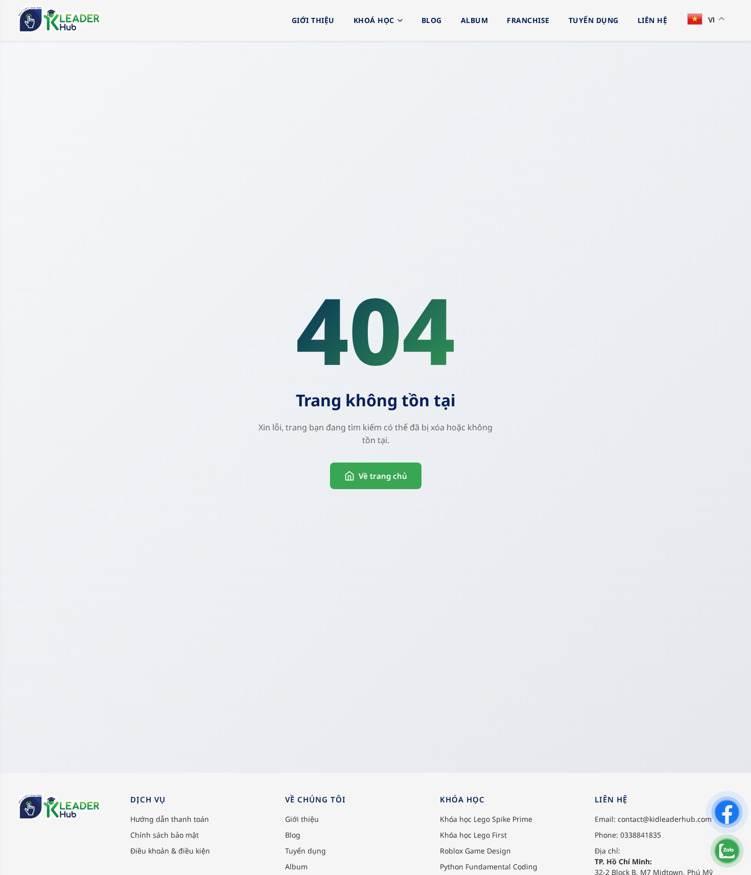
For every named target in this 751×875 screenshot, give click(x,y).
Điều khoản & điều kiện (170, 851)
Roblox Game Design (475, 851)
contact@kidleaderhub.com (665, 819)
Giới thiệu (313, 20)
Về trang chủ (383, 476)
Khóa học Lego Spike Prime (486, 819)
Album (474, 20)
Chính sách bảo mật (164, 835)
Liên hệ (653, 20)
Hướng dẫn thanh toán (169, 819)
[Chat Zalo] (727, 851)
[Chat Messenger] (727, 812)
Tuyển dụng (594, 20)
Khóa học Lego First (473, 835)
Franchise (528, 20)
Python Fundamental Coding (488, 866)
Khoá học (374, 20)
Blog (431, 20)
